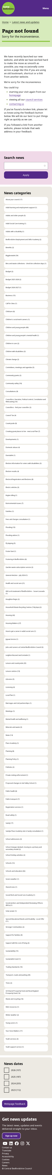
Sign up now (11, 1135)
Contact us (7, 1147)
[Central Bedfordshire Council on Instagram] (22, 1144)
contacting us (16, 103)
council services (34, 99)
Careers (5, 1162)
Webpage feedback (14, 1103)
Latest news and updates (25, 22)
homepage (15, 95)
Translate (6, 1150)
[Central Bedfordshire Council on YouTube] (5, 1144)
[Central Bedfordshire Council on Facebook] (17, 1144)
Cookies (5, 1159)
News (4, 1165)
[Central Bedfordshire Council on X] (28, 1144)
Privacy (5, 1153)
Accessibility (8, 1156)
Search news (14, 157)
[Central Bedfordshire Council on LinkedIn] (11, 1144)
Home (5, 22)
